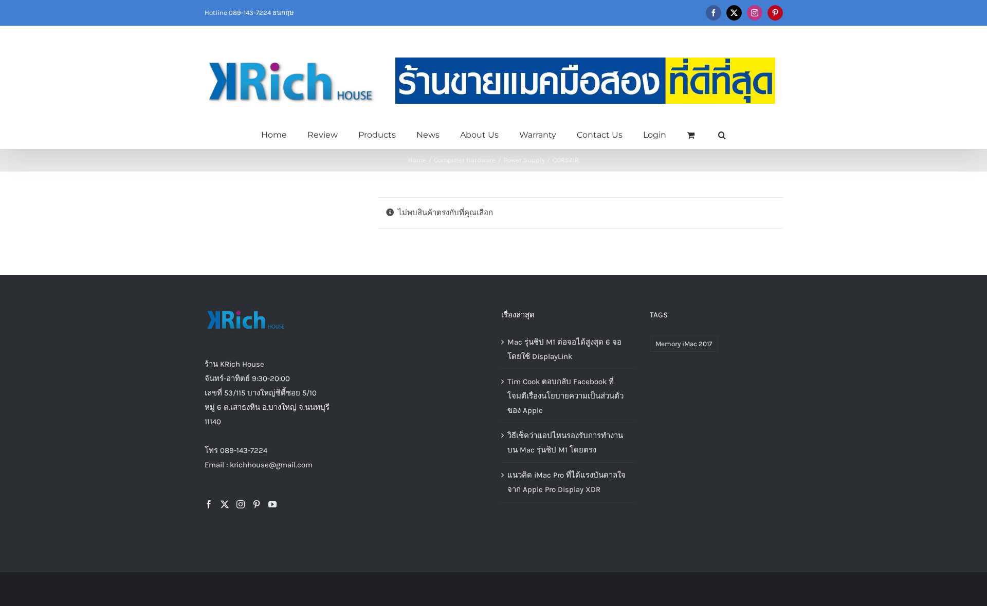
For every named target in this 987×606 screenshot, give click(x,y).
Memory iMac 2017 (683, 344)
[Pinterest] (256, 504)
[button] (722, 134)
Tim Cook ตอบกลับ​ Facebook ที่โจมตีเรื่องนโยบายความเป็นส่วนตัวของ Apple (565, 396)
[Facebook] (209, 504)
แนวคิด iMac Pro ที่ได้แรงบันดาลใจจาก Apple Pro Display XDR (566, 482)
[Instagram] (240, 504)
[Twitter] (225, 504)
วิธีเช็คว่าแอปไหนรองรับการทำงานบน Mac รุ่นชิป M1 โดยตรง (565, 442)
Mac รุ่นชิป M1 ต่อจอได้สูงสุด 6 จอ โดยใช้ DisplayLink (564, 349)
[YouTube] (272, 504)
